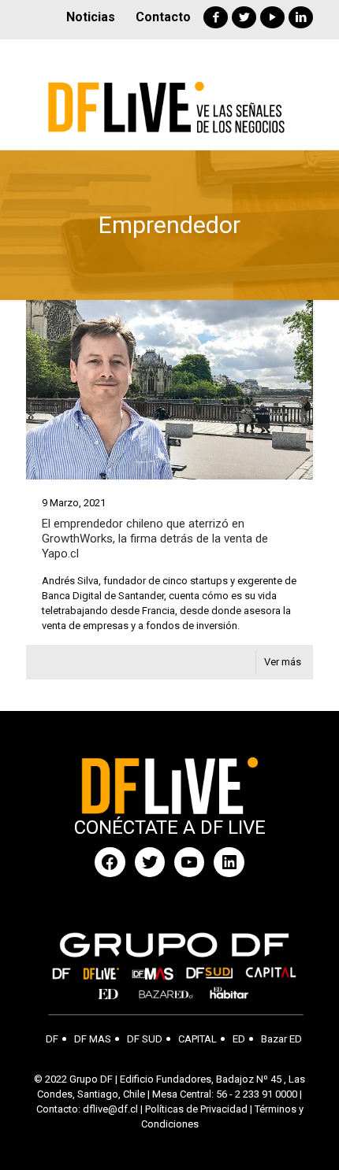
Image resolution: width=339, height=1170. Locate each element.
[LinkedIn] (301, 17)
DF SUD (144, 1039)
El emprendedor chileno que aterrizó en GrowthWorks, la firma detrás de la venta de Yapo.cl (155, 539)
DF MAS (92, 1039)
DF (52, 1039)
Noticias (90, 16)
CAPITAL (197, 1039)
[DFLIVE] (169, 94)
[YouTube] (272, 17)
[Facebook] (215, 17)
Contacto (163, 16)
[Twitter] (244, 17)
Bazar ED (281, 1039)
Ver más (282, 662)
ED (239, 1039)
